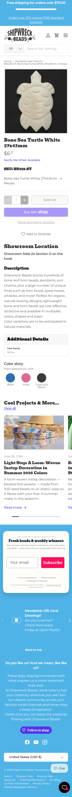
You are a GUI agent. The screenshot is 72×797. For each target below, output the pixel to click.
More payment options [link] (36, 222)
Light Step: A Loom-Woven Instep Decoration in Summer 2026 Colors (32, 468)
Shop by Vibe (45, 776)
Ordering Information (32, 779)
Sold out (50, 200)
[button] (56, 35)
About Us (9, 779)
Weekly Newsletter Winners (20, 787)
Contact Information (16, 783)
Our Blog (54, 779)
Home (8, 61)
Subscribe (52, 562)
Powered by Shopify (47, 769)
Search (8, 776)
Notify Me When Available (22, 160)
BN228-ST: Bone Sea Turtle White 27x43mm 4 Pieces (35, 64)
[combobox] (36, 49)
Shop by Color (24, 776)
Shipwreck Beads (23, 769)
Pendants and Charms (28, 61)
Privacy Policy (41, 783)
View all (10, 408)
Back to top (34, 650)
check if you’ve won (53, 585)
